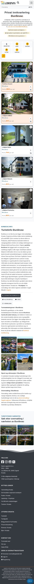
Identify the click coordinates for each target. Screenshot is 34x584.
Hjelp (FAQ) (4, 547)
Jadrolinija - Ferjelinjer (7, 498)
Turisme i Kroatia (6, 504)
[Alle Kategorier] (3, 56)
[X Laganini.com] (13, 461)
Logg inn (5, 556)
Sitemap (16, 479)
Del (31, 7)
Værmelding (8, 303)
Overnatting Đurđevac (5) (12, 295)
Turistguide (4, 519)
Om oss (3, 544)
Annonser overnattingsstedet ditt (12, 554)
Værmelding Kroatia (7, 489)
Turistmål (4, 516)
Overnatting (5, 7)
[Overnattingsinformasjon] (30, 86)
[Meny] (31, 3)
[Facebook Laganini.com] (2, 461)
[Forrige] (4, 72)
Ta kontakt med (5, 541)
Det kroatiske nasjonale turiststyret (11, 492)
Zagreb (9, 290)
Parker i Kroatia (5, 495)
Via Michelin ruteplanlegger (9, 501)
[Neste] (29, 72)
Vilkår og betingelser (7, 479)
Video (19, 299)
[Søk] (18, 3)
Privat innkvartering (7, 524)
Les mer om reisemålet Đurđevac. (18, 26)
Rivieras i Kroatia (6, 527)
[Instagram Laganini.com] (6, 461)
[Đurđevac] (9, 345)
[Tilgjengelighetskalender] (30, 89)
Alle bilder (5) (8, 299)
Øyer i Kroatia (5, 530)
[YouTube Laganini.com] (10, 461)
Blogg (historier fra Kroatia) (9, 521)
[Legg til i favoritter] (30, 63)
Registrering (6, 559)
